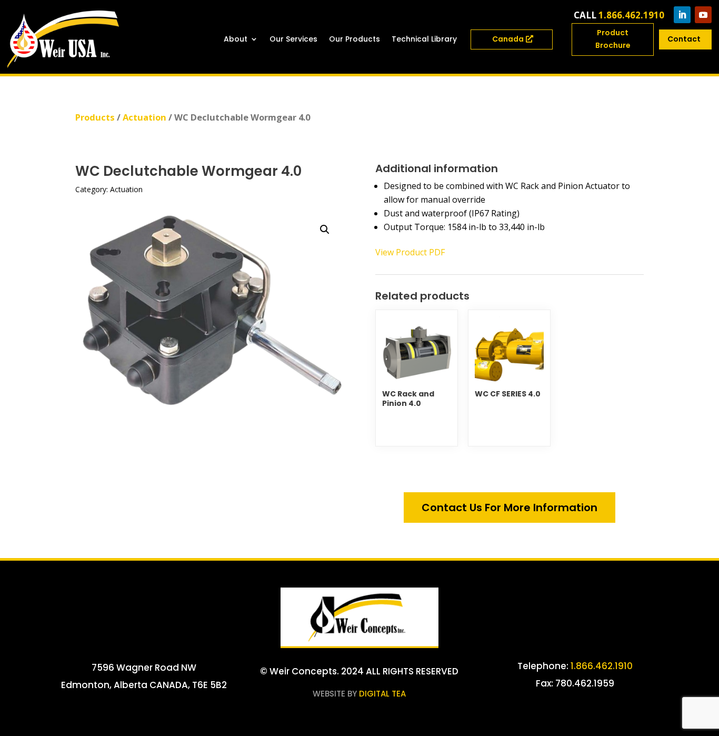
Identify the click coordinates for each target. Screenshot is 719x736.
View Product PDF (410, 252)
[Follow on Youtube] (703, 14)
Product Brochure (613, 39)
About (235, 39)
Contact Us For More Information (509, 507)
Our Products (354, 39)
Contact (684, 39)
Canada (508, 39)
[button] (324, 229)
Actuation (144, 117)
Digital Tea (382, 693)
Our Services (293, 39)
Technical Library (424, 39)
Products (95, 117)
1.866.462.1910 (631, 15)
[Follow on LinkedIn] (682, 14)
